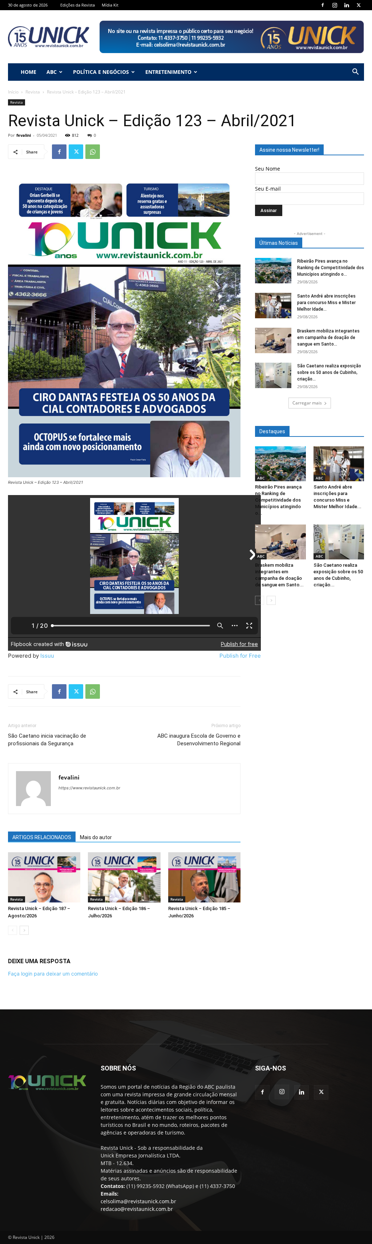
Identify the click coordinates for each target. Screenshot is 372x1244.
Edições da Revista (77, 5)
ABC (51, 71)
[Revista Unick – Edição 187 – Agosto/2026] (44, 877)
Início (13, 92)
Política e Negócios (101, 71)
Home (28, 71)
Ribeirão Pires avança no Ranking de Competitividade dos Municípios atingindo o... (330, 268)
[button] (355, 72)
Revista (32, 92)
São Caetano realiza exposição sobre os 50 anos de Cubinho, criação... (329, 372)
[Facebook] (322, 5)
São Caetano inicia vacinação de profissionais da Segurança (47, 740)
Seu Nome (267, 168)
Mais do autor (96, 837)
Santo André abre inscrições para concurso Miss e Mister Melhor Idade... (326, 303)
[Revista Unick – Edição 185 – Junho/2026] (204, 877)
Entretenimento (168, 71)
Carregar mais (307, 403)
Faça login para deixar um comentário (53, 973)
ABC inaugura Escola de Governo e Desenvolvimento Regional (198, 740)
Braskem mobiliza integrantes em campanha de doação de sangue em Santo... (328, 337)
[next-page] (24, 930)
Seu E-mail (268, 188)
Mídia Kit (110, 5)
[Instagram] (334, 5)
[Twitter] (358, 5)
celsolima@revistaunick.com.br (138, 1201)
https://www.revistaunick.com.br (89, 787)
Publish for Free (240, 655)
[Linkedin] (346, 5)
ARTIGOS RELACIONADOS (41, 837)
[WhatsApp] (92, 151)
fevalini (23, 135)
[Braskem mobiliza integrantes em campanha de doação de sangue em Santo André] (273, 340)
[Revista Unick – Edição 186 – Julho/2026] (124, 877)
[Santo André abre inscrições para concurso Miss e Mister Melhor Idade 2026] (273, 305)
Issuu (47, 655)
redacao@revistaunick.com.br (137, 1208)
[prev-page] (12, 930)
